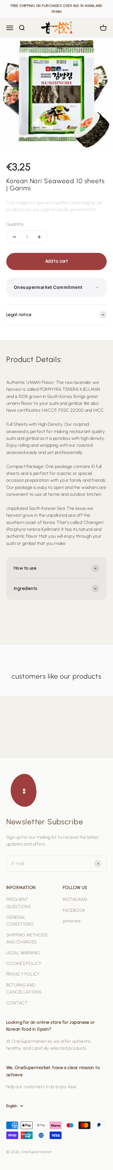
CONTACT (17, 1003)
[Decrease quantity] (14, 237)
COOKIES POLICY (23, 963)
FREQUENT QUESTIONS (18, 903)
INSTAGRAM (75, 899)
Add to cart (56, 261)
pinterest (72, 921)
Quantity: (15, 224)
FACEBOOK (74, 910)
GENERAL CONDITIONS (19, 921)
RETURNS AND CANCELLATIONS (23, 988)
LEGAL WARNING (23, 953)
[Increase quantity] (39, 237)
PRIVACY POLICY (23, 974)
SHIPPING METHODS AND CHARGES (27, 938)
